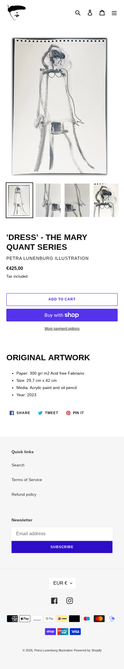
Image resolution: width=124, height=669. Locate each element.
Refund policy (24, 494)
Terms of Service (27, 479)
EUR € (60, 583)
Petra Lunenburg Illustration (53, 650)
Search (18, 465)
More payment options (62, 329)
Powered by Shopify (88, 650)
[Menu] (114, 12)
